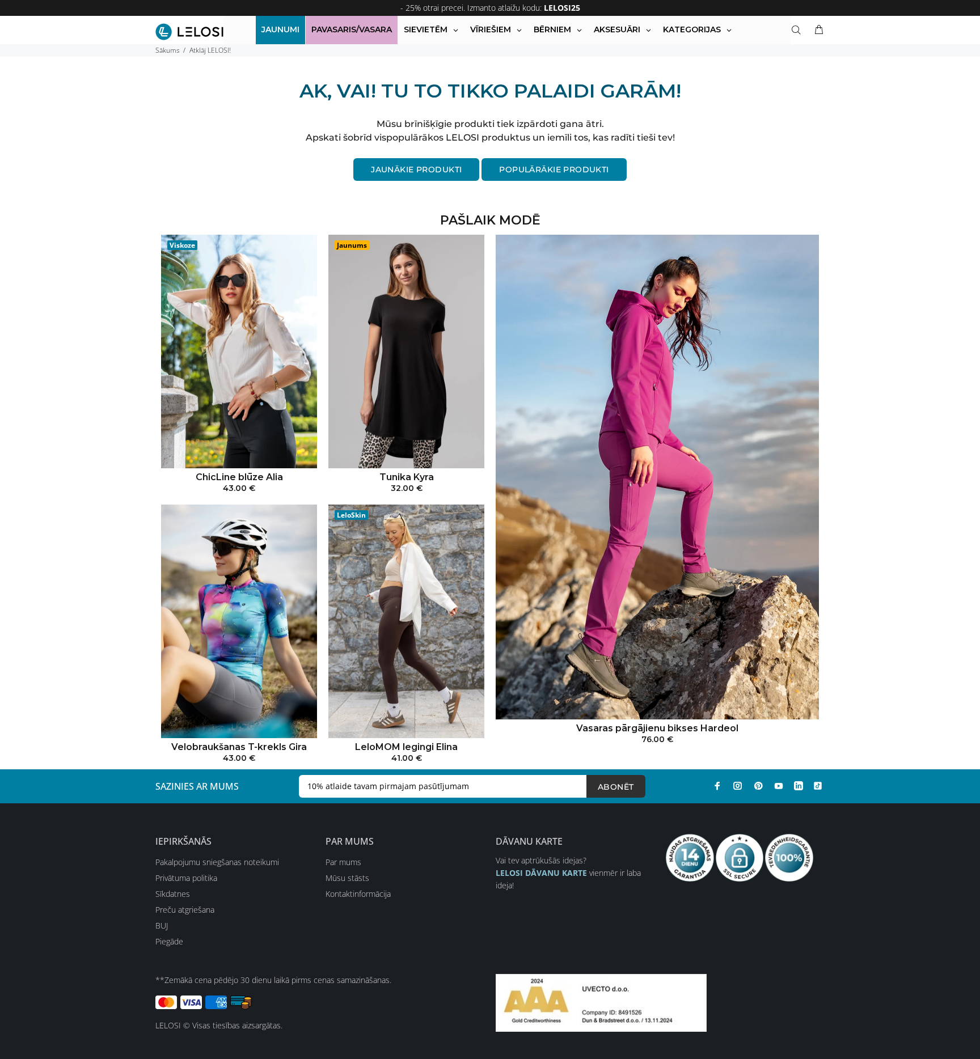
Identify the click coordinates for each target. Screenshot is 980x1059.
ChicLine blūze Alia (239, 477)
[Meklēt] (798, 30)
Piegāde (169, 941)
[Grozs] (817, 30)
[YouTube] (778, 785)
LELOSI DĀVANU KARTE (541, 872)
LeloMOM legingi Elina (406, 747)
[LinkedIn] (798, 786)
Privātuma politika (186, 877)
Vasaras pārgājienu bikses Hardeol (657, 728)
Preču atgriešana (184, 909)
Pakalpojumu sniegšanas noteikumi (217, 862)
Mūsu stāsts (347, 877)
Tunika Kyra (406, 477)
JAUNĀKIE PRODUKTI (416, 169)
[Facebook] (717, 785)
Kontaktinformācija (358, 893)
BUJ (161, 925)
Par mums (343, 862)
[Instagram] (737, 785)
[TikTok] (818, 786)
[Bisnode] (601, 1002)
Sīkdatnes (172, 893)
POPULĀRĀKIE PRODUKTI (554, 169)
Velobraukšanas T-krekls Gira (239, 747)
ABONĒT (616, 787)
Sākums (167, 50)
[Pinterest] (758, 785)
